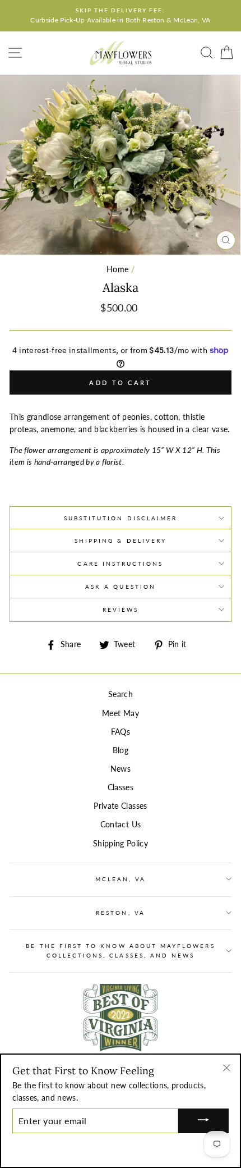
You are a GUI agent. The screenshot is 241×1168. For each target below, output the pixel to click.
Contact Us (120, 824)
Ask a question (120, 586)
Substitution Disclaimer (120, 518)
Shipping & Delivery (120, 540)
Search (120, 694)
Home (117, 269)
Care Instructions (120, 563)
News (120, 768)
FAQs (120, 731)
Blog (120, 750)
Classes (120, 787)
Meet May (120, 713)
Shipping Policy (120, 843)
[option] (120, 16)
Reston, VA (120, 912)
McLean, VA (120, 879)
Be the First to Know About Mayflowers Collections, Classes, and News (120, 950)
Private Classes (120, 805)
